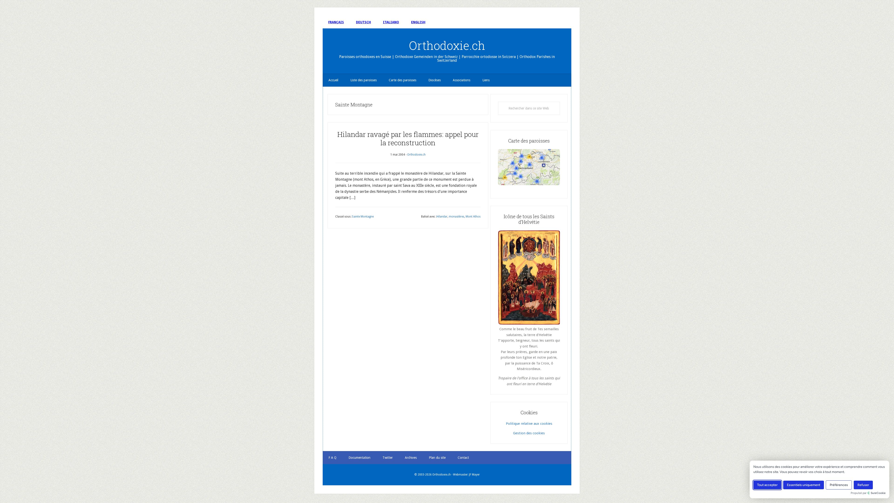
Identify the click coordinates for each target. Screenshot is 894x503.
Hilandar (442, 216)
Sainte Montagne (363, 216)
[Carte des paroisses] (529, 167)
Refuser (863, 485)
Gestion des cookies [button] (529, 433)
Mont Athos (473, 216)
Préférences (839, 485)
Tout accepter (767, 485)
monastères (456, 216)
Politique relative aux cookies (529, 423)
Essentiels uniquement (803, 485)
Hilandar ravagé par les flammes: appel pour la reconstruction (408, 138)
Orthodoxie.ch (447, 45)
